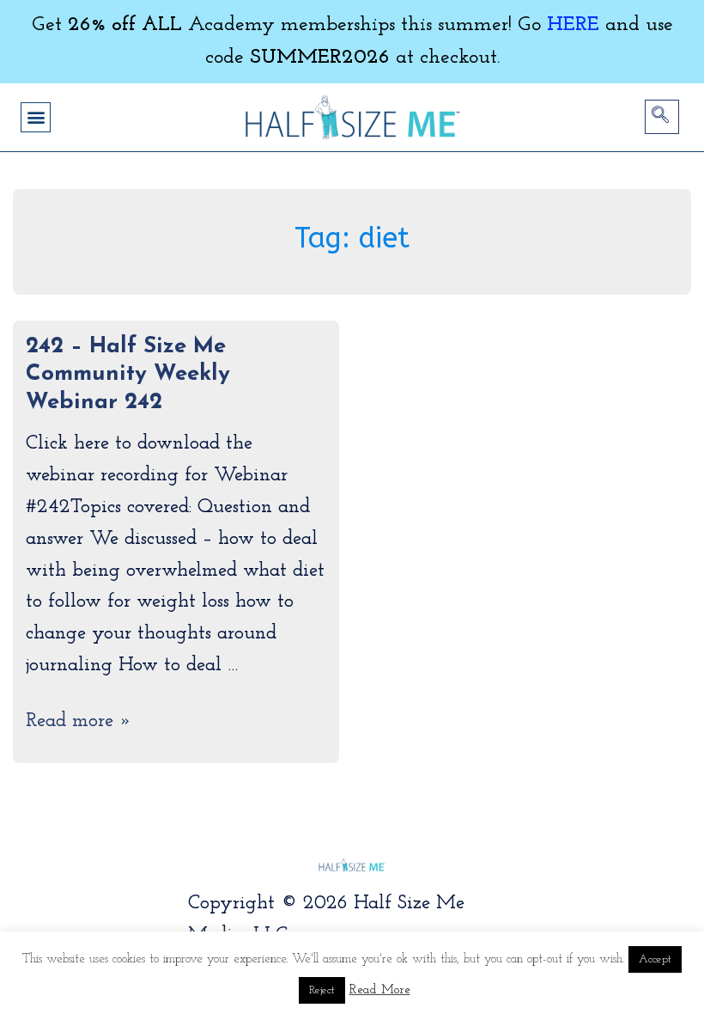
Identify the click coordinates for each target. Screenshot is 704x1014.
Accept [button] (655, 959)
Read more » (78, 721)
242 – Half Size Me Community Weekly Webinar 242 (128, 374)
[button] (36, 117)
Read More (379, 990)
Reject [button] (322, 990)
